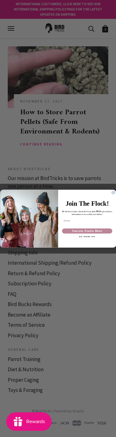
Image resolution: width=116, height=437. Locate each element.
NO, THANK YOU (87, 237)
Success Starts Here (87, 230)
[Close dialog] (113, 192)
